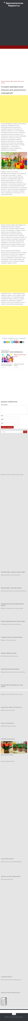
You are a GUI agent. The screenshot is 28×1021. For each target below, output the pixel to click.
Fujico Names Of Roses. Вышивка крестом (10, 992)
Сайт (2, 423)
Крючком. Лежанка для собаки (8, 653)
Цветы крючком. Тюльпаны (7, 754)
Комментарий (4, 404)
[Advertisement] (14, 29)
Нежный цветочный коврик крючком (10, 669)
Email (2, 419)
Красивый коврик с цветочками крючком (11, 588)
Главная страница (5, 81)
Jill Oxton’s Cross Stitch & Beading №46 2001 (11, 876)
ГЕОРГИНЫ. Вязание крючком (8, 739)
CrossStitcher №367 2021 (6, 976)
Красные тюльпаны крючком (7, 723)
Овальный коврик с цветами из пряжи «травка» (13, 572)
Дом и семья (14, 81)
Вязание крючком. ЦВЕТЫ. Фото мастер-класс (11, 707)
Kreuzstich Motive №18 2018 (7, 858)
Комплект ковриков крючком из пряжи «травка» (13, 621)
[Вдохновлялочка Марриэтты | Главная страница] (14, 4)
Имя (2, 415)
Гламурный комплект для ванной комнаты (11, 637)
